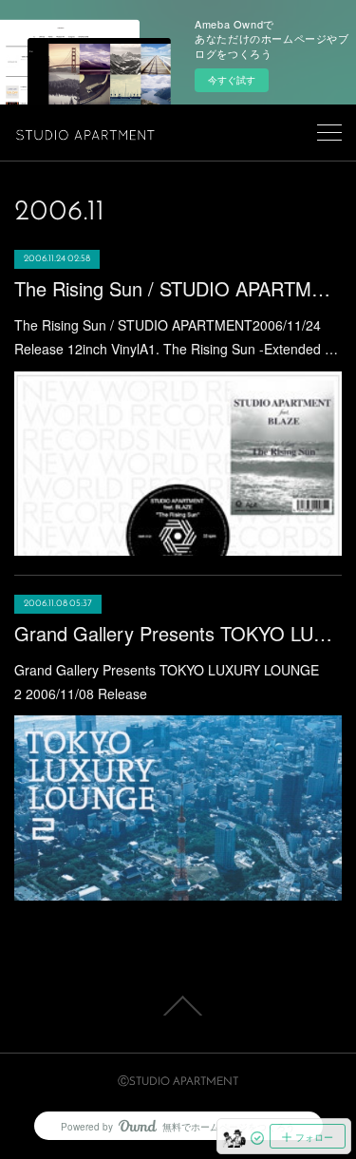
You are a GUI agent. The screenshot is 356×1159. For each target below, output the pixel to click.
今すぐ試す (231, 79)
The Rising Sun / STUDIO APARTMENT (178, 288)
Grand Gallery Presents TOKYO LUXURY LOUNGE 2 (178, 633)
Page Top (178, 1006)
